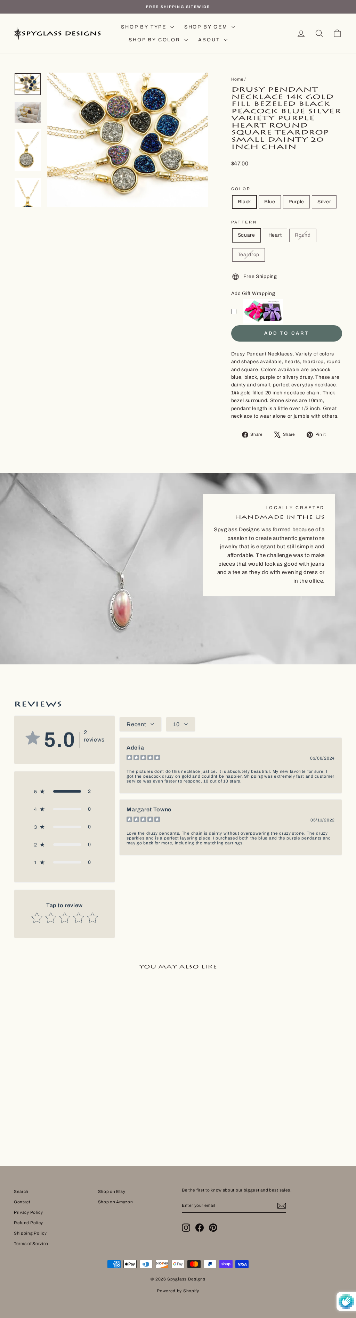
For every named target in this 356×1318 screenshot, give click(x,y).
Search (21, 1191)
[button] (64, 791)
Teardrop (249, 254)
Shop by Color (155, 39)
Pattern (244, 222)
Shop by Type (144, 27)
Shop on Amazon (115, 1202)
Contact (22, 1202)
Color (241, 189)
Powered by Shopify (178, 1290)
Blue (269, 201)
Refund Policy (28, 1223)
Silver (324, 201)
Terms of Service (31, 1244)
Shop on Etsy (112, 1191)
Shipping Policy (30, 1233)
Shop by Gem (207, 27)
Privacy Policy (28, 1212)
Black (244, 201)
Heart (275, 235)
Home (237, 79)
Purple (296, 201)
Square (246, 235)
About (210, 39)
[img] (143, 758)
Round (303, 235)
